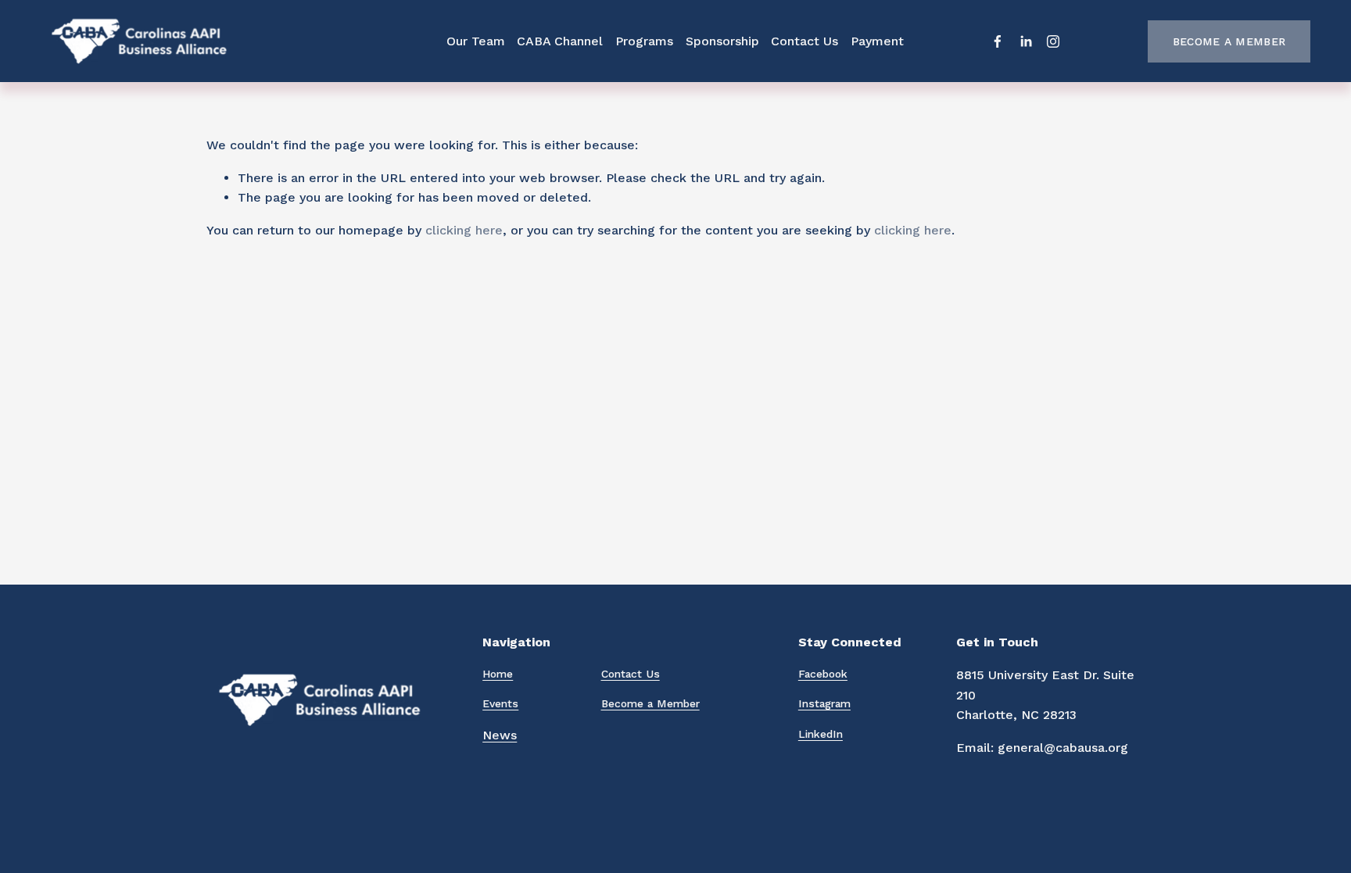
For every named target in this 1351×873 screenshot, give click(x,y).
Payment (877, 41)
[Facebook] (997, 41)
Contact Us (804, 41)
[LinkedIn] (1026, 41)
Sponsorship (722, 41)
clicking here (464, 230)
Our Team (475, 41)
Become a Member (1229, 41)
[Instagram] (1053, 41)
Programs (644, 41)
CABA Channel (560, 41)
